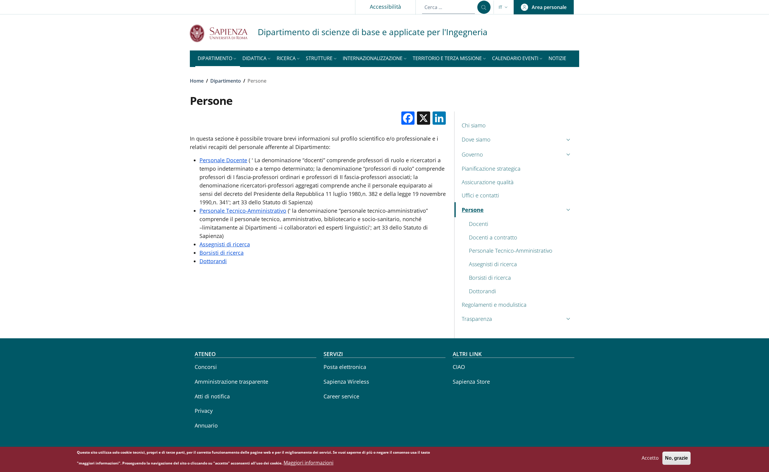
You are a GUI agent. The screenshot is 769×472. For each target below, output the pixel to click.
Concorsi (206, 366)
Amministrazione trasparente (231, 381)
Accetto (650, 458)
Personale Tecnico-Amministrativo (242, 210)
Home (197, 81)
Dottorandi (213, 261)
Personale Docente (223, 160)
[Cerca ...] (484, 7)
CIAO (459, 366)
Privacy (204, 410)
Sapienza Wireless (346, 381)
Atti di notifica (212, 396)
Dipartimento (225, 81)
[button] (504, 7)
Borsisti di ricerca (221, 252)
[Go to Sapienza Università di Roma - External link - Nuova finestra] (224, 33)
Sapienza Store (471, 381)
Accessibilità (385, 6)
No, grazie (676, 458)
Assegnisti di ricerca (224, 244)
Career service (341, 396)
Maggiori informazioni (308, 462)
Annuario (206, 425)
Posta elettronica (345, 366)
